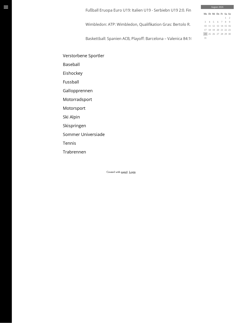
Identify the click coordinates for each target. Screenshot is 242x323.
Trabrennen (74, 152)
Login (132, 172)
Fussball (71, 82)
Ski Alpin (71, 117)
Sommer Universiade (84, 134)
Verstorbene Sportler (83, 55)
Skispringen (74, 125)
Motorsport (74, 108)
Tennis (69, 143)
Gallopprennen (78, 90)
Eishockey (72, 73)
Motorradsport (77, 99)
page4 (124, 172)
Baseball (71, 64)
